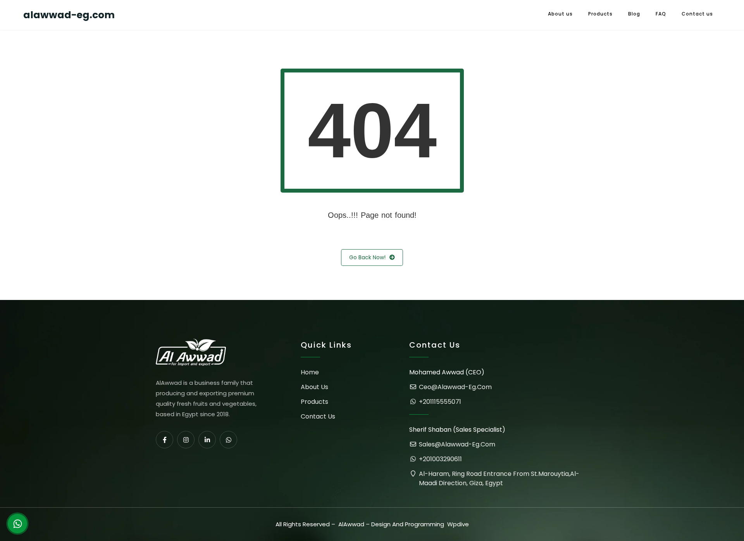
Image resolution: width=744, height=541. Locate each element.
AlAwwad (351, 524)
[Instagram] (186, 439)
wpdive (458, 524)
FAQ (661, 13)
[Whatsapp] (228, 439)
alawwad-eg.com (69, 15)
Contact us (697, 13)
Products (600, 13)
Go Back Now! (367, 257)
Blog (634, 13)
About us (560, 13)
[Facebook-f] (164, 439)
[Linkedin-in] (207, 439)
